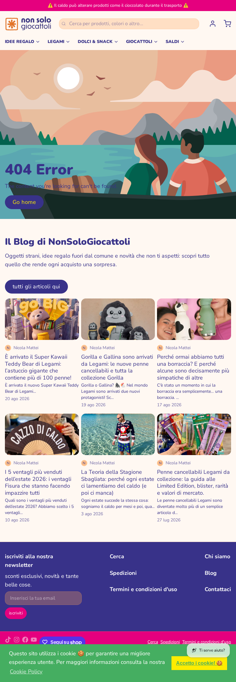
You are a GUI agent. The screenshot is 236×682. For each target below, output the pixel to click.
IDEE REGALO (19, 42)
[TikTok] (8, 642)
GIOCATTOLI (139, 42)
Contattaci (218, 589)
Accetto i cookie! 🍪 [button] (199, 663)
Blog (211, 573)
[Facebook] (25, 642)
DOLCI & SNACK (95, 42)
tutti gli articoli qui (36, 286)
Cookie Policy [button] (26, 671)
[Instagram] (17, 642)
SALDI (172, 42)
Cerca (117, 556)
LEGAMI (56, 42)
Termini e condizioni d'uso (143, 589)
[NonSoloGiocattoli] (28, 23)
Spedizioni (123, 573)
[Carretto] (225, 23)
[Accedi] (210, 23)
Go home (24, 202)
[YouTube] (34, 642)
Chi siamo (217, 556)
